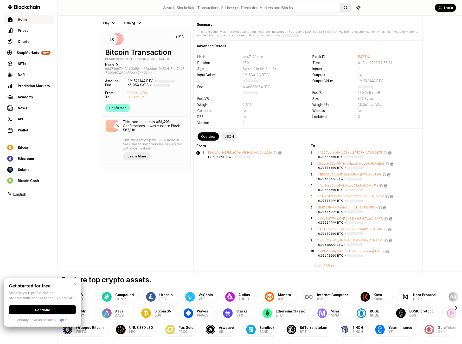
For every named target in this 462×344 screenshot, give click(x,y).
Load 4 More (324, 265)
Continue (42, 310)
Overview (208, 136)
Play (106, 23)
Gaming (129, 23)
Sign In (448, 7)
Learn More (137, 156)
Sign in (63, 320)
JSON (229, 136)
